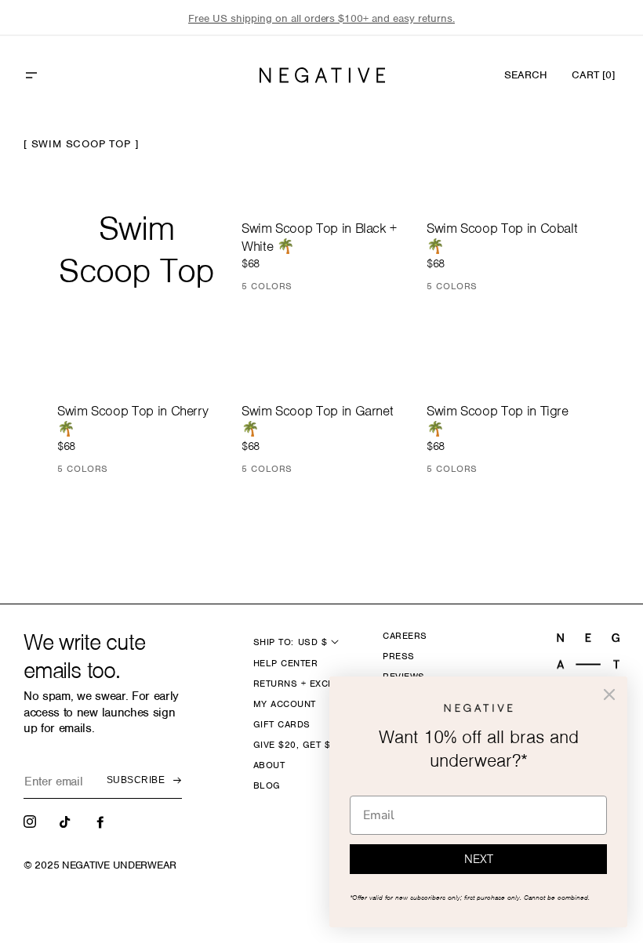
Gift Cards (282, 724)
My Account (284, 704)
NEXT (478, 859)
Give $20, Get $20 (297, 744)
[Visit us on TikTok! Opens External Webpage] (67, 820)
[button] (65, 75)
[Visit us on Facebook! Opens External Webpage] (102, 820)
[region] (321, 18)
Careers (405, 635)
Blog (267, 785)
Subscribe (136, 779)
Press (398, 656)
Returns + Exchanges (310, 683)
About (269, 765)
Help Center (285, 663)
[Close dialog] (609, 694)
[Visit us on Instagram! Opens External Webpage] (31, 820)
